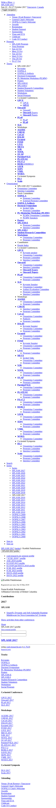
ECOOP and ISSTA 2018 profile (21, 566)
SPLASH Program (20, 44)
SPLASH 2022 (18, 483)
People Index (23, 245)
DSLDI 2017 (7, 723)
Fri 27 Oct (16, 61)
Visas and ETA (18, 34)
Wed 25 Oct (17, 56)
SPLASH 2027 (18, 470)
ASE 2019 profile (14, 561)
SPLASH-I (22, 85)
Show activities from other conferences (17, 620)
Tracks (9, 63)
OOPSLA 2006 (18, 522)
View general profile (8, 629)
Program (10, 41)
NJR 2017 (5, 735)
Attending (11, 14)
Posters (20, 81)
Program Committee (31, 198)
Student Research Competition (30, 88)
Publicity (26, 319)
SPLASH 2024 (18, 478)
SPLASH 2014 (18, 502)
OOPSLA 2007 (18, 519)
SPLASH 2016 (18, 497)
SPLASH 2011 (18, 510)
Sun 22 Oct (17, 49)
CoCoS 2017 (6, 720)
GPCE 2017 (6, 697)
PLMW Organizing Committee (36, 215)
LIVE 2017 (6, 730)
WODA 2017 (7, 760)
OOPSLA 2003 (18, 529)
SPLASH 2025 (18, 475)
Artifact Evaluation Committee (36, 289)
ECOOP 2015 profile (16, 563)
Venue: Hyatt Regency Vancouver (26, 17)
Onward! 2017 (7, 700)
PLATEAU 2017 (8, 745)
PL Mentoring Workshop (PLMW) (32, 78)
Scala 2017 (6, 773)
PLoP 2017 (6, 702)
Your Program (18, 46)
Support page (6, 649)
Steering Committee (25, 191)
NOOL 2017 (6, 738)
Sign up (10, 544)
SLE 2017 (5, 705)
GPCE (26, 103)
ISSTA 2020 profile (15, 573)
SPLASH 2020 (18, 488)
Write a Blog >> (8, 2)
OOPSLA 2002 (18, 532)
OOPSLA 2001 (18, 534)
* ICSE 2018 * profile (16, 558)
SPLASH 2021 (18, 485)
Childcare (16, 37)
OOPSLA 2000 (18, 537)
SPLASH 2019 (18, 490)
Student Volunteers (25, 90)
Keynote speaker (30, 253)
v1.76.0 (26, 647)
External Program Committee (35, 201)
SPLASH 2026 (18, 473)
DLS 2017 (5, 770)
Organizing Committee (27, 188)
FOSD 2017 (6, 728)
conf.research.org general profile (20, 556)
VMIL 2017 (6, 757)
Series (14, 468)
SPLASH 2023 (18, 480)
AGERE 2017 (7, 716)
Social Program (24, 95)
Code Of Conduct (19, 39)
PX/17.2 (4, 747)
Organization (12, 183)
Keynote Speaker (30, 284)
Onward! (27, 110)
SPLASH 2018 (18, 492)
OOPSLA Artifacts (25, 73)
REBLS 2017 (7, 750)
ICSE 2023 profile (14, 570)
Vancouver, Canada (35, 7)
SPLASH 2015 (18, 500)
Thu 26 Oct (17, 59)
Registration (17, 27)
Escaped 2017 (7, 725)
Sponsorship (17, 32)
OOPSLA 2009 (18, 515)
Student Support (19, 29)
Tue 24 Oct (17, 54)
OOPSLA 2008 (18, 517)
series (17, 548)
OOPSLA (21, 71)
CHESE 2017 (7, 718)
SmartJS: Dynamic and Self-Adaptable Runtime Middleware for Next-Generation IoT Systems (27, 614)
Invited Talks (28, 208)
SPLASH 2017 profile (10, 551)
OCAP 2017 (6, 740)
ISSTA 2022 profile (15, 575)
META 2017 (6, 733)
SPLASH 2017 (7, 548)
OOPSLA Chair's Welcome (24, 22)
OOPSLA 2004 (18, 527)
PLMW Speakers (30, 218)
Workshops (22, 93)
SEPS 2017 (6, 755)
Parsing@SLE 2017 (9, 742)
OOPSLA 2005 (18, 524)
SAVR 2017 (6, 752)
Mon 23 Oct (17, 51)
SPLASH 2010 (18, 512)
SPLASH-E (22, 83)
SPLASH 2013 (18, 505)
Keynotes (21, 68)
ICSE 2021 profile (14, 568)
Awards (15, 24)
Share (3, 624)
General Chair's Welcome (23, 19)
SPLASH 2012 (18, 507)
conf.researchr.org (14, 647)
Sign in (10, 541)
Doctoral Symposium (26, 76)
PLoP (25, 120)
